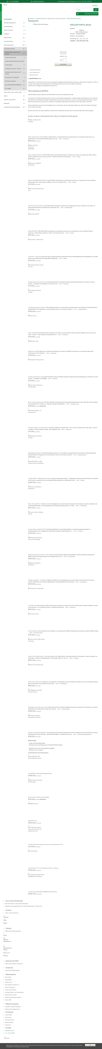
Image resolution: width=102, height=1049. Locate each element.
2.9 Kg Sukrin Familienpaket (35, 605)
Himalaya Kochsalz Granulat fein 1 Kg (37, 282)
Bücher (14, 96)
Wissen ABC (8, 1000)
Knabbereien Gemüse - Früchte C (14, 68)
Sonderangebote (14, 26)
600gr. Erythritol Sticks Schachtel (36, 137)
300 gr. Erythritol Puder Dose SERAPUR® (38, 155)
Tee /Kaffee (14, 88)
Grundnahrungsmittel (14, 48)
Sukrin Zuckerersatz (10, 987)
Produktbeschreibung (35, 70)
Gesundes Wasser (14, 41)
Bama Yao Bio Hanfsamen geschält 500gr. (38, 402)
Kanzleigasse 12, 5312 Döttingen (75, 1)
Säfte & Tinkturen (14, 30)
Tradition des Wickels (10, 990)
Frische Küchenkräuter (14, 57)
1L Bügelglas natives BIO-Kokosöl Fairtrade (39, 707)
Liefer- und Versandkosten (11, 913)
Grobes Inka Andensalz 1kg (35, 682)
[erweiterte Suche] (95, 9)
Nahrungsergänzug (14, 45)
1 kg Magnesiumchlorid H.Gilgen (36, 307)
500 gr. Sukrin (31, 333)
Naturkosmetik (14, 37)
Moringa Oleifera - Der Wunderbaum (14, 992)
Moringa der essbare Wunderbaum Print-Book (39, 732)
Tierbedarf (14, 34)
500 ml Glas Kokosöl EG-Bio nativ (36, 205)
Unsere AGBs (8, 1015)
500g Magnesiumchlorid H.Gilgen (36, 453)
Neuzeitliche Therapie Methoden (14, 107)
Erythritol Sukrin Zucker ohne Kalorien (14, 53)
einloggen (40, 750)
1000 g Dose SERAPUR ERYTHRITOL (37, 180)
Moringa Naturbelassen (14, 22)
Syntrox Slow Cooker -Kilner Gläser (14, 92)
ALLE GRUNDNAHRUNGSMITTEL (14, 85)
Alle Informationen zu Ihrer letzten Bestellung (16, 903)
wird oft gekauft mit (35, 72)
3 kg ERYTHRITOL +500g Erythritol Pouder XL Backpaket (42, 478)
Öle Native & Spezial (14, 81)
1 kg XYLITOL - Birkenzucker (35, 256)
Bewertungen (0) (34, 75)
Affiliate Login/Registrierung (12, 1009)
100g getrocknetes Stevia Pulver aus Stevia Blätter (40, 554)
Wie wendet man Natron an (12, 984)
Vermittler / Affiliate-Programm (13, 1006)
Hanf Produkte (14, 65)
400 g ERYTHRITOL (33, 231)
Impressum (8, 1025)
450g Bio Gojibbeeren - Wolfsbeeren (37, 580)
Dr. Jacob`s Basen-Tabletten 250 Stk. (37, 529)
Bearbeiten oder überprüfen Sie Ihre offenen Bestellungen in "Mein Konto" (23, 906)
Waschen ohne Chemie (14, 99)
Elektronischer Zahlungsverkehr (13, 931)
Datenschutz (8, 1017)
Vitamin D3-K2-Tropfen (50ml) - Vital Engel (39, 656)
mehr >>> (61, 138)
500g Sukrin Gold (32, 351)
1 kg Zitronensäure (32, 631)
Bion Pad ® (8, 977)
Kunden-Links (8, 982)
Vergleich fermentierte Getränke (13, 997)
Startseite (32, 18)
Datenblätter (8, 979)
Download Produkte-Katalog (12, 970)
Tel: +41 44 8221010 (13, 1)
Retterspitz (14, 103)
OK (90, 1045)
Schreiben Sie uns (9, 1030)
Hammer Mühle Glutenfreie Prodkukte (14, 61)
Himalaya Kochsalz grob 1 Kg (35, 376)
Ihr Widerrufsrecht (9, 1020)
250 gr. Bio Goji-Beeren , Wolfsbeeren (37, 504)
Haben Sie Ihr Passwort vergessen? (14, 963)
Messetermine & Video (11, 995)
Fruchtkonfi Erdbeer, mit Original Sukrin (38, 427)
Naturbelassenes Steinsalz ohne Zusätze (14, 73)
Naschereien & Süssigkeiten (14, 77)
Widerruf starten (9, 1022)
